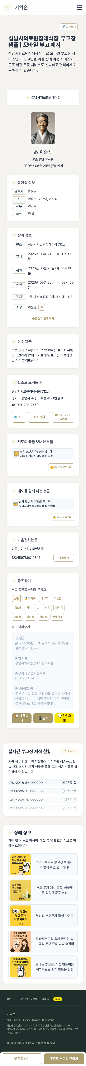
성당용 (30, 617)
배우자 (44, 598)
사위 (29, 607)
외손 (47, 607)
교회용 (17, 617)
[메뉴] (79, 7)
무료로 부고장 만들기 (64, 1059)
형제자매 (57, 617)
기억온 (21, 7)
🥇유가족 (29, 598)
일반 (16, 598)
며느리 (17, 607)
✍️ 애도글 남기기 (62, 517)
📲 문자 (43, 718)
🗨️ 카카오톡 (64, 718)
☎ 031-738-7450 (63, 417)
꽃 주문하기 (22, 1059)
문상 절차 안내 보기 (43, 318)
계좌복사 (64, 557)
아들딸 (57, 598)
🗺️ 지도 (19, 417)
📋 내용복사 (21, 718)
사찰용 (43, 617)
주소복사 (39, 417)
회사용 (59, 607)
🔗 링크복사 (69, 26)
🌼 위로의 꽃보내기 (61, 467)
